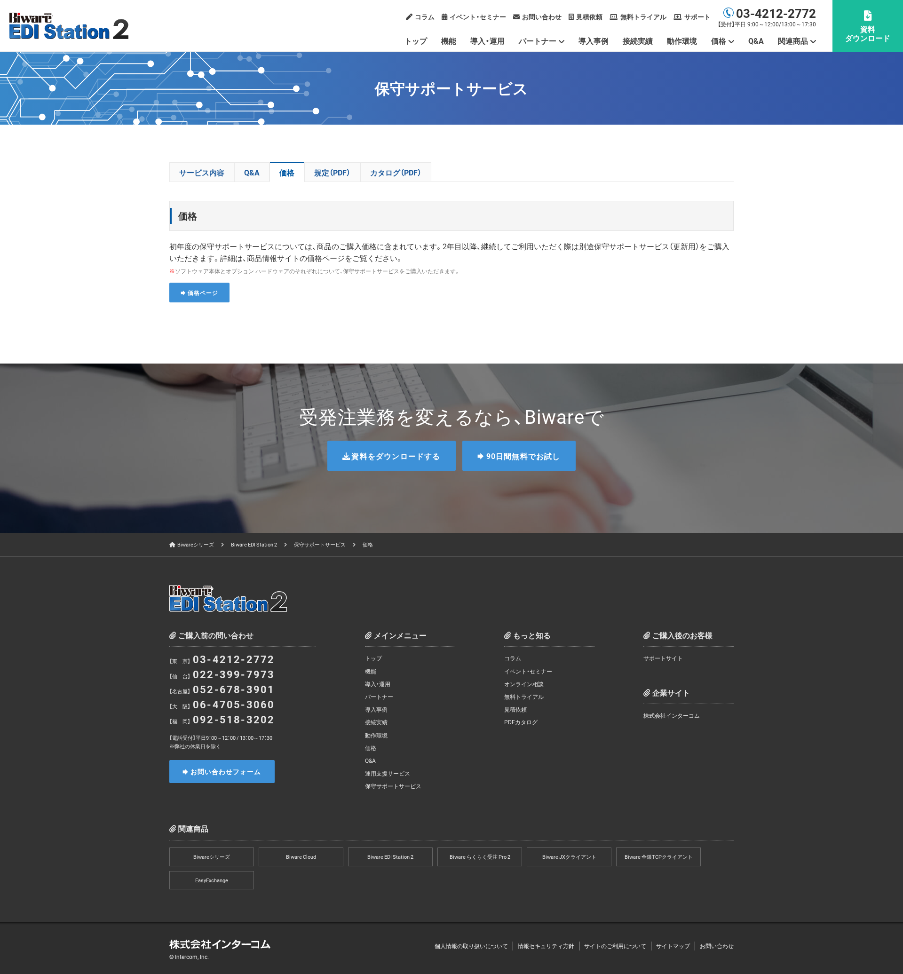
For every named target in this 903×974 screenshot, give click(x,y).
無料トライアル (643, 16)
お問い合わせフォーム (225, 771)
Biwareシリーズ (195, 544)
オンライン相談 (524, 684)
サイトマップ (673, 946)
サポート (697, 16)
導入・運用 (487, 40)
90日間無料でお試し (523, 455)
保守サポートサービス (320, 544)
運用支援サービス (387, 773)
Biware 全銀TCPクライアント (659, 857)
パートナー (379, 696)
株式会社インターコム (671, 715)
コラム (425, 16)
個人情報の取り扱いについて (471, 946)
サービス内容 (201, 172)
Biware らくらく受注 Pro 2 (480, 857)
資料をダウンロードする (395, 455)
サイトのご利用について (615, 946)
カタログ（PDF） (395, 172)
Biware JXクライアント (569, 857)
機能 (448, 40)
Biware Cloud (301, 857)
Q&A (756, 40)
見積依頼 (589, 16)
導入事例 (593, 40)
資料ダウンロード (867, 33)
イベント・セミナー (478, 16)
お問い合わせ (542, 16)
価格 (286, 172)
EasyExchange (211, 880)
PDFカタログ (521, 722)
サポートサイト (663, 658)
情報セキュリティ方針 (546, 946)
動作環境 (682, 40)
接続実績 (638, 40)
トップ (415, 40)
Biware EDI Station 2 (254, 544)
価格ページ (203, 292)
